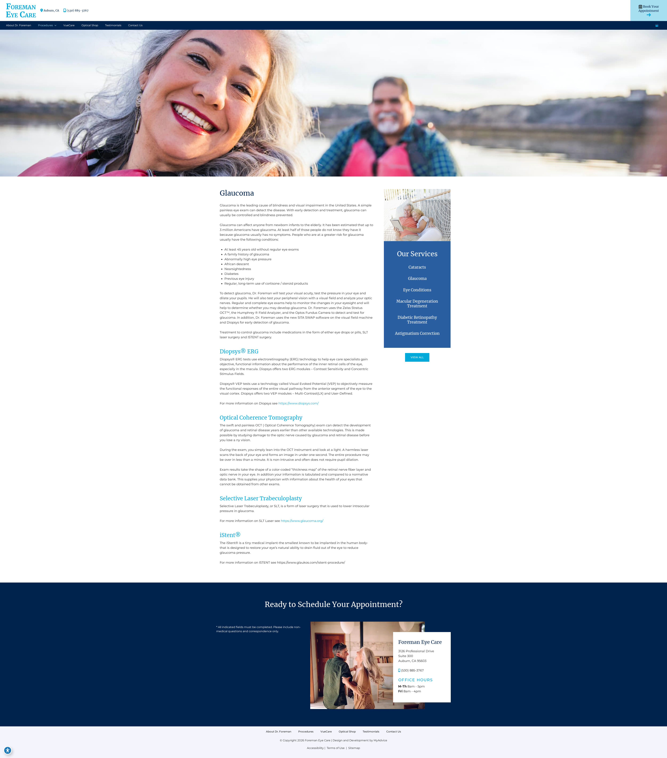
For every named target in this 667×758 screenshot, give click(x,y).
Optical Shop (347, 731)
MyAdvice (380, 740)
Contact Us (393, 731)
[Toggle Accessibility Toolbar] (7, 750)
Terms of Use (335, 748)
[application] (54, 25)
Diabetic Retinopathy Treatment (417, 320)
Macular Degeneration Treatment (417, 303)
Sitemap (354, 748)
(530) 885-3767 (77, 10)
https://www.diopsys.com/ (298, 403)
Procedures (306, 731)
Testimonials (371, 731)
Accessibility (315, 748)
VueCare (326, 731)
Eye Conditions (417, 290)
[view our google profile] (656, 25)
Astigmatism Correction (417, 333)
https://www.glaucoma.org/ (302, 521)
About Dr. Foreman (278, 731)
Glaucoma (417, 278)
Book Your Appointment (649, 9)
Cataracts (417, 267)
